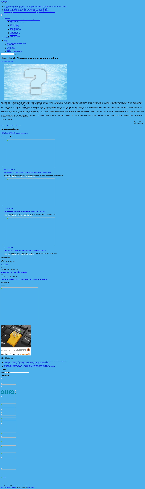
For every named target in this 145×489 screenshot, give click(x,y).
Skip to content (4, 1)
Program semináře (14, 21)
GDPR (8, 50)
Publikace (6, 40)
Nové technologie (29, 254)
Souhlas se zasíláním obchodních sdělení (16, 43)
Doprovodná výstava (15, 33)
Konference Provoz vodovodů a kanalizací (14, 272)
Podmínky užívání (11, 48)
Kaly (17, 125)
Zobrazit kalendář (5, 282)
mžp (20, 125)
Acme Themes (30, 487)
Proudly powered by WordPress (8, 487)
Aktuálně (6, 176)
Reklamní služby (11, 47)
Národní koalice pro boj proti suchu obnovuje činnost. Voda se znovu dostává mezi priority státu (26, 8)
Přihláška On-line (14, 24)
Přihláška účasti (13, 35)
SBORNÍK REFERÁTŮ (16, 29)
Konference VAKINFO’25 (13, 26)
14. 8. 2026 (6, 169)
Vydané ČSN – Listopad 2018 (8, 132)
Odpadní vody (31, 176)
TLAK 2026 (4, 265)
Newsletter (6, 41)
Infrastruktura (23, 215)
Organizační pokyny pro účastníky (18, 22)
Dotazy (14, 125)
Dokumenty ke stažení (15, 36)
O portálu (6, 45)
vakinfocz (15, 61)
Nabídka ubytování (14, 32)
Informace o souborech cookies (14, 51)
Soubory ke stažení (14, 25)
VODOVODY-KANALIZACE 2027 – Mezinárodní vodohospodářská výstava (25, 279)
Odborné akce (7, 18)
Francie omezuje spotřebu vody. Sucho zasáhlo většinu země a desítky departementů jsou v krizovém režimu (29, 12)
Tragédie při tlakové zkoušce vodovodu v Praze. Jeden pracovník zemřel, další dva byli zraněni (26, 10)
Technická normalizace (9, 39)
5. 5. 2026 (6, 208)
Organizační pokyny (14, 31)
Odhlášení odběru (11, 44)
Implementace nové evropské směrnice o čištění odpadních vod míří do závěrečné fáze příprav (26, 9)
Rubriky (3, 372)
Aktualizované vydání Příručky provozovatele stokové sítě (14, 133)
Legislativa (6, 37)
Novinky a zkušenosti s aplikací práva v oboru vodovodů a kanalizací (23, 20)
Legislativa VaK (23, 176)
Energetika (22, 254)
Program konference (14, 28)
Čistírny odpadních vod (6, 125)
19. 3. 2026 (6, 247)
